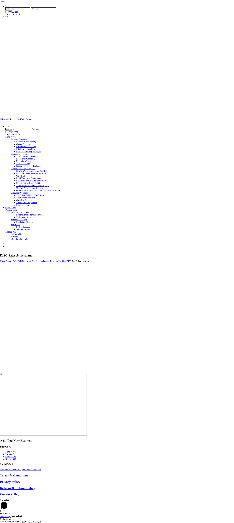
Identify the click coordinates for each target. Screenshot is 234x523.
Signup (15, 11)
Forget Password (12, 14)
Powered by (5, 516)
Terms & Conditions (14, 475)
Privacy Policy (10, 481)
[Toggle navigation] (1, 122)
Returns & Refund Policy (17, 488)
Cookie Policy (9, 494)
